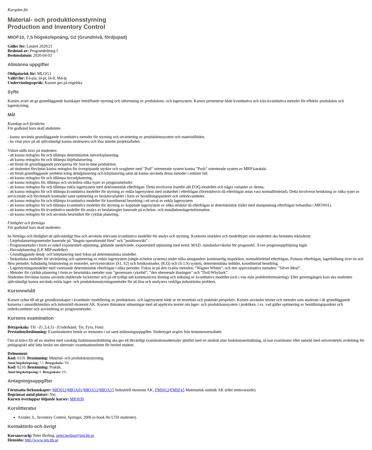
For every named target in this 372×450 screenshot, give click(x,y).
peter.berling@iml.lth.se (75, 435)
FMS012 (162, 390)
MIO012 (59, 390)
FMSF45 (177, 390)
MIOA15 (106, 390)
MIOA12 (90, 390)
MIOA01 (74, 390)
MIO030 (77, 399)
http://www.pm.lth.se (41, 440)
